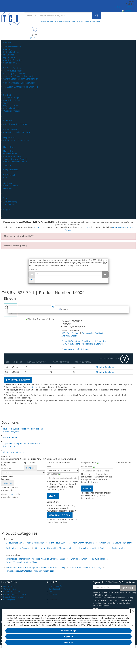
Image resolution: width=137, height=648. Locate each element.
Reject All (68, 636)
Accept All (68, 642)
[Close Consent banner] (133, 611)
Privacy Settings (68, 631)
